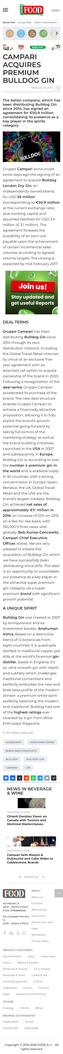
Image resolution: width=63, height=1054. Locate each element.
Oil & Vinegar (42, 968)
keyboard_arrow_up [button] (59, 893)
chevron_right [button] (56, 33)
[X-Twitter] (18, 933)
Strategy (8, 1008)
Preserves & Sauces (15, 968)
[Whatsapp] (24, 933)
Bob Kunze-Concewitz (21, 750)
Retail (39, 1008)
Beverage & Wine (19, 812)
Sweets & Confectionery (31, 994)
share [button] (58, 88)
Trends (24, 1008)
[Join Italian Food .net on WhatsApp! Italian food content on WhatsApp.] (31, 292)
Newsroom (38, 915)
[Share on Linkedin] (12, 778)
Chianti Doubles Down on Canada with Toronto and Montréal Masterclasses (27, 820)
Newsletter (38, 934)
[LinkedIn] (11, 933)
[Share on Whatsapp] (33, 778)
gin (28, 767)
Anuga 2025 (24, 22)
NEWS (29, 1021)
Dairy (31, 956)
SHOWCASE (10, 1028)
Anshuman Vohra (42, 742)
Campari (11, 767)
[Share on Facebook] (6, 778)
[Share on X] (19, 778)
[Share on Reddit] (26, 778)
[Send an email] (47, 778)
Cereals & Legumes (15, 981)
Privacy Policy (40, 941)
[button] (5, 10)
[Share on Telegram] (40, 778)
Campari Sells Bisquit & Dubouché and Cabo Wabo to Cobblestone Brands (30, 858)
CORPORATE (11, 1021)
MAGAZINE (32, 1028)
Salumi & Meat (12, 956)
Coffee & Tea (39, 975)
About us (37, 897)
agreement (14, 742)
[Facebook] (5, 933)
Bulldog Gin (35, 759)
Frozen (27, 987)
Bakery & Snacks (27, 962)
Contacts (37, 903)
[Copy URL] (53, 778)
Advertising (38, 909)
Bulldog (12, 759)
